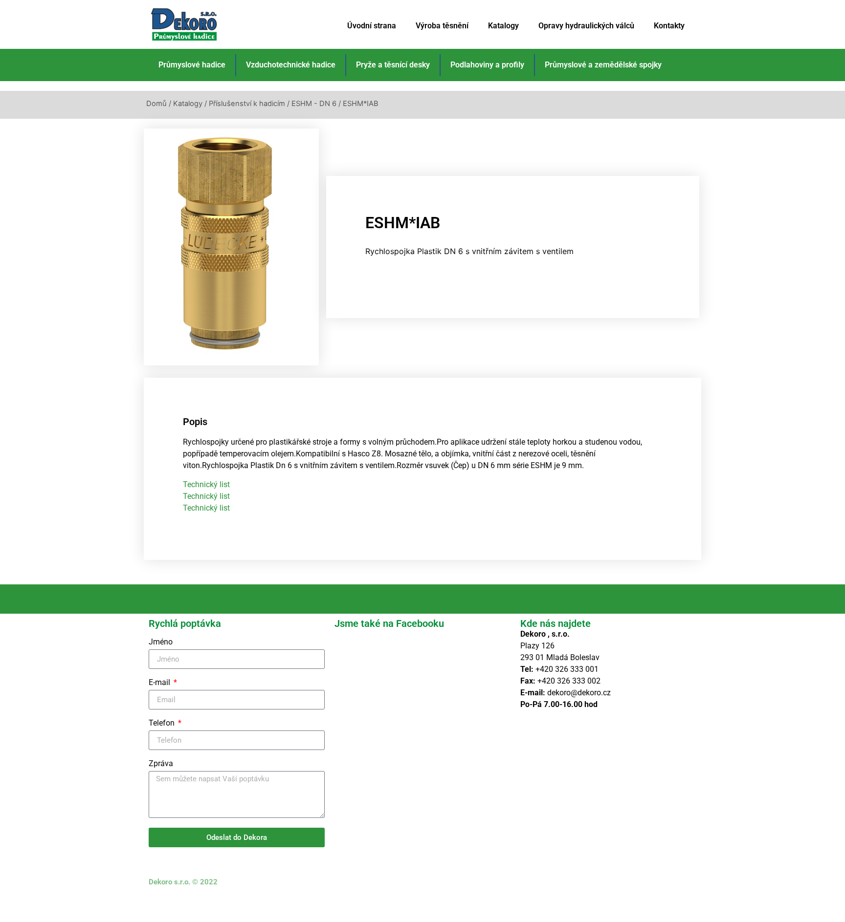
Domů (156, 103)
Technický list (206, 484)
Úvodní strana (371, 25)
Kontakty (669, 25)
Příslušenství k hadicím (247, 103)
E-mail (160, 683)
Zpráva (161, 764)
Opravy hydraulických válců (586, 25)
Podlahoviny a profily (487, 64)
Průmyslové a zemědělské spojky (603, 64)
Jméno (161, 642)
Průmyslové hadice (191, 64)
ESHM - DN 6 (313, 103)
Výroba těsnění (442, 25)
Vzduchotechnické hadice (290, 64)
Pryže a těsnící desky (393, 64)
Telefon (163, 723)
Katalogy (503, 25)
